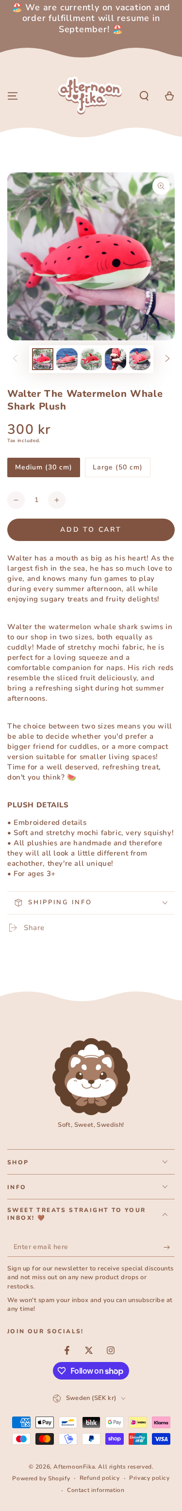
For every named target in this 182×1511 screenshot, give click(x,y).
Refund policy (100, 1478)
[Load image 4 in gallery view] (115, 359)
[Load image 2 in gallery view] (67, 359)
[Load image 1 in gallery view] (42, 359)
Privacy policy (149, 1478)
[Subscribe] (169, 1247)
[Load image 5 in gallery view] (139, 359)
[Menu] (12, 96)
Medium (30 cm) (43, 470)
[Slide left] (15, 359)
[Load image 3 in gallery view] (91, 359)
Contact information (95, 1490)
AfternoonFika (74, 1467)
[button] (144, 96)
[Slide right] (167, 359)
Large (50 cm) (117, 470)
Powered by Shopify (41, 1478)
